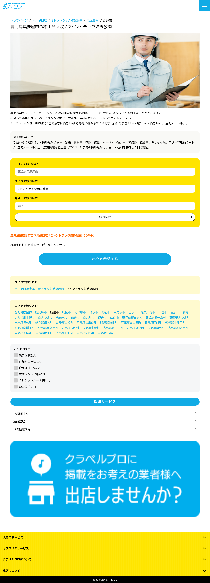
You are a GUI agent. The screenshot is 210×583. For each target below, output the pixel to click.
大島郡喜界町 (156, 328)
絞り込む (105, 217)
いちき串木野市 (25, 317)
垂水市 (133, 312)
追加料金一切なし (30, 361)
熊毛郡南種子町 (25, 328)
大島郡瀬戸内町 (113, 328)
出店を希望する (105, 259)
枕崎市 (66, 312)
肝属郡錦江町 (109, 323)
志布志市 (61, 317)
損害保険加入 (27, 355)
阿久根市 (80, 312)
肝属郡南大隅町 (131, 323)
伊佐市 (102, 317)
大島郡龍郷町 (135, 328)
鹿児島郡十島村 (156, 317)
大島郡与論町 (106, 333)
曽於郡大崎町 (64, 323)
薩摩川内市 (148, 312)
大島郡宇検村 (91, 328)
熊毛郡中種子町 (175, 323)
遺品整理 (19, 421)
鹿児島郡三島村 (132, 317)
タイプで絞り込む (26, 181)
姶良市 (114, 317)
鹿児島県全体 (23, 312)
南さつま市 (45, 317)
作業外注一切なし (30, 368)
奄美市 (75, 317)
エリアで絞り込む (26, 164)
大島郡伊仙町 (43, 333)
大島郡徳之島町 (178, 328)
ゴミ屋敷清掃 (22, 429)
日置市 (163, 312)
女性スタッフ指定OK (32, 374)
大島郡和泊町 (64, 333)
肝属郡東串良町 (87, 323)
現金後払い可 (27, 387)
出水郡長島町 (23, 323)
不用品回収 (20, 413)
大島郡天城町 (23, 333)
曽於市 (175, 312)
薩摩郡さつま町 (179, 317)
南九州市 (89, 317)
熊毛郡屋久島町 (48, 328)
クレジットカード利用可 (34, 380)
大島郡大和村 (70, 328)
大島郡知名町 (85, 333)
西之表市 (119, 312)
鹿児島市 (41, 312)
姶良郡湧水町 (43, 323)
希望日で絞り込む (26, 198)
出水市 (93, 312)
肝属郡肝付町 (153, 323)
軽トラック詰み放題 (51, 289)
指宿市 (106, 312)
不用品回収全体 (25, 289)
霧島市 (187, 312)
